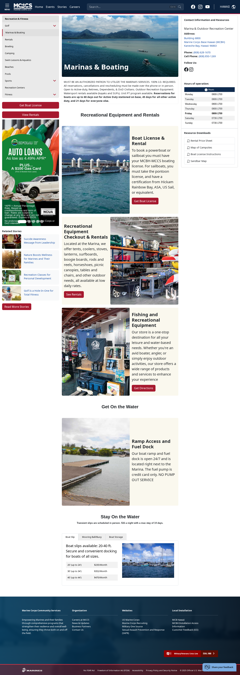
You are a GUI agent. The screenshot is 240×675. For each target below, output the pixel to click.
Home (39, 7)
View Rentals (30, 115)
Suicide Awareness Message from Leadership (39, 240)
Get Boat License (31, 105)
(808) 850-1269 (207, 56)
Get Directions (143, 388)
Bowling (9, 46)
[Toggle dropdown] (54, 25)
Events (50, 7)
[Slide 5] (41, 221)
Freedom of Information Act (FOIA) (113, 670)
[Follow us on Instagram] (191, 69)
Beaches (9, 66)
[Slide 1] (22, 221)
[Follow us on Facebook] (186, 69)
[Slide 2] (29, 221)
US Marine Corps (131, 619)
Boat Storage (116, 536)
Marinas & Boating (15, 32)
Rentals (9, 39)
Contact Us (77, 629)
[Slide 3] (33, 221)
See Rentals (74, 295)
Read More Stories (16, 307)
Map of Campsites (201, 147)
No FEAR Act (89, 670)
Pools (8, 73)
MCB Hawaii (178, 619)
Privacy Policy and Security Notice (161, 670)
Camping (9, 53)
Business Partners (81, 626)
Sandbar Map (198, 161)
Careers (75, 7)
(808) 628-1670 (201, 52)
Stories (62, 7)
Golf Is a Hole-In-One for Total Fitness (38, 292)
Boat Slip (70, 536)
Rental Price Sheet (201, 140)
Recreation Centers (15, 87)
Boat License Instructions (205, 154)
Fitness (8, 94)
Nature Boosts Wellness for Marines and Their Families (38, 258)
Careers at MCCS (80, 619)
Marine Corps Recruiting (134, 623)
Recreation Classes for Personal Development (37, 276)
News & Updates (80, 623)
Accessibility (137, 670)
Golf (7, 25)
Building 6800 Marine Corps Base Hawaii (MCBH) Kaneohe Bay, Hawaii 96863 (204, 41)
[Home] (23, 6)
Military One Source (132, 626)
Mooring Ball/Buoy (92, 536)
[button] (193, 7)
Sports (8, 80)
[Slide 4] (37, 221)
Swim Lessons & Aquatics (18, 60)
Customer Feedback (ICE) (185, 629)
